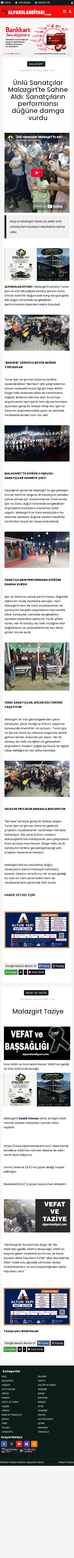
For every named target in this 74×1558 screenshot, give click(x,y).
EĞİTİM (5, 1393)
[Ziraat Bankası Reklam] (37, 38)
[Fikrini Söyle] (27, 1443)
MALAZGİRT (36, 64)
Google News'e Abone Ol (21, 966)
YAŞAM (5, 1406)
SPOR (40, 1406)
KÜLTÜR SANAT (45, 1419)
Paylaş (45, 966)
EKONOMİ (42, 1410)
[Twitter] (11, 1443)
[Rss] (34, 1443)
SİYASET (6, 1427)
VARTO (41, 1380)
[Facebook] (4, 1443)
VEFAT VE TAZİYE (36, 993)
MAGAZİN (43, 1397)
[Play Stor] (27, 1450)
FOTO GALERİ (8, 1389)
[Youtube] (19, 1443)
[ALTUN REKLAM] (37, 931)
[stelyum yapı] (37, 265)
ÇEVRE (41, 1423)
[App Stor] (9, 1450)
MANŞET (42, 1402)
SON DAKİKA (24, 2)
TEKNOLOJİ (43, 1431)
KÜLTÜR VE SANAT (47, 1384)
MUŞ (4, 1376)
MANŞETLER (44, 2)
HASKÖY (6, 1384)
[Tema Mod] (70, 11)
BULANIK (42, 1376)
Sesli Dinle (37, 972)
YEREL (5, 1423)
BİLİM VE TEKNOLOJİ (12, 1414)
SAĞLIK (5, 1410)
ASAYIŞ (41, 1414)
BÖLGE (41, 1393)
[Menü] (64, 11)
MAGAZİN (43, 1427)
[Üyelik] (72, 2)
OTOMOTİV (7, 1431)
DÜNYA (5, 1419)
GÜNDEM (42, 1389)
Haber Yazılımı (66, 1462)
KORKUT (6, 1397)
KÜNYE (7, 2)
